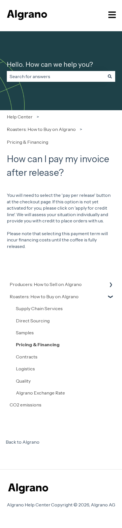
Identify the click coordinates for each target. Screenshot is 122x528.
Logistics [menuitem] (25, 369)
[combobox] (55, 76)
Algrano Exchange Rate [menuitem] (40, 393)
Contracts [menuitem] (26, 357)
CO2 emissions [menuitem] (25, 405)
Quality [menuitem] (23, 381)
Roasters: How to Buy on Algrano (41, 129)
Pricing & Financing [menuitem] (38, 344)
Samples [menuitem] (25, 332)
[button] (110, 285)
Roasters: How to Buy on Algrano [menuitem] (44, 296)
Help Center (20, 117)
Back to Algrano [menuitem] (22, 442)
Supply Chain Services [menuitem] (39, 308)
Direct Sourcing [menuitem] (33, 321)
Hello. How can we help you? (50, 64)
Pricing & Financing (27, 142)
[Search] (109, 76)
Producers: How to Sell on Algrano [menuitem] (46, 284)
